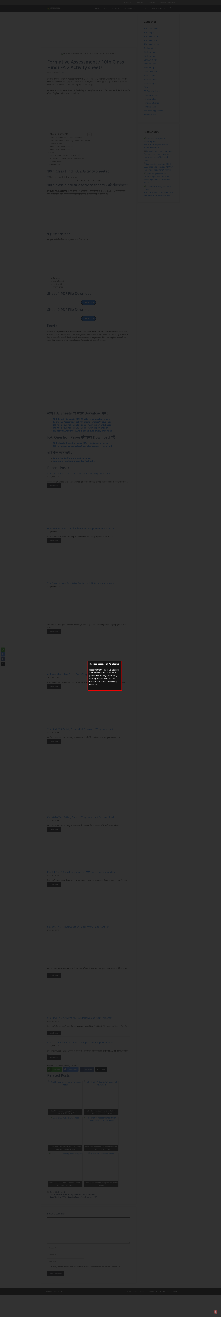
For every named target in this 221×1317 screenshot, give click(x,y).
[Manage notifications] (215, 1312)
